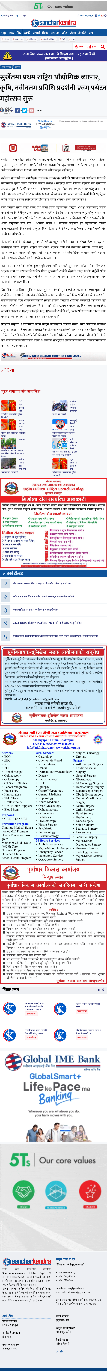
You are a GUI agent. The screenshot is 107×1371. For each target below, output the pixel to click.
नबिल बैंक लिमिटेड (49, 39)
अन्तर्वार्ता (36, 33)
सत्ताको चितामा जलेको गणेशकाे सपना (88, 1005)
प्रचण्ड (73, 39)
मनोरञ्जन (55, 33)
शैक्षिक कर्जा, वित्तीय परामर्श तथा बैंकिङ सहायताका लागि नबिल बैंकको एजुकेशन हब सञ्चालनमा (55, 636)
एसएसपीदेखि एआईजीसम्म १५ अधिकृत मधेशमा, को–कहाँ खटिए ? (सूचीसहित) (47, 623)
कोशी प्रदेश (19, 39)
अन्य (91, 33)
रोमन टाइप (22, 15)
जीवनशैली (82, 33)
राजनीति (27, 33)
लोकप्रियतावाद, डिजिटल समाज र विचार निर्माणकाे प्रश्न (88, 1032)
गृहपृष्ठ (3, 33)
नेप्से (63, 39)
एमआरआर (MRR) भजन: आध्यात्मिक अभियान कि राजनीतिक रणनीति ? (34, 1007)
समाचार (11, 33)
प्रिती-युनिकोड (8, 15)
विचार (19, 33)
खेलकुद (73, 33)
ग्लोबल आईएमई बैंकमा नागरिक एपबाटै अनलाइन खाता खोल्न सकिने (43, 597)
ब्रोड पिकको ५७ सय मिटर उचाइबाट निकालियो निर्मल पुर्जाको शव (42, 583)
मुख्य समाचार (6, 67)
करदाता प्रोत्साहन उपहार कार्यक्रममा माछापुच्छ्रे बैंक (35, 610)
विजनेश (45, 33)
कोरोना (6, 39)
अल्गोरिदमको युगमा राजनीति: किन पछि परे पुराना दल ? (36, 1032)
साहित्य (64, 33)
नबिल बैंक (32, 39)
